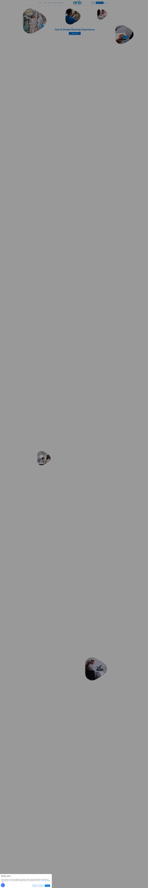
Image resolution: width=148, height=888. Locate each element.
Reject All (41, 885)
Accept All (47, 885)
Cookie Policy (44, 880)
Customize (35, 885)
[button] (3, 885)
